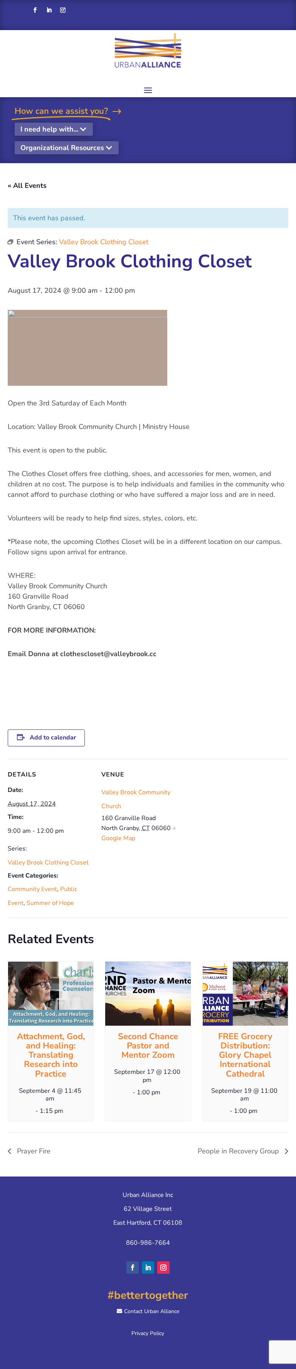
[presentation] (50, 994)
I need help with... (49, 129)
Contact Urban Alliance (151, 1311)
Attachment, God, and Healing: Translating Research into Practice (51, 1055)
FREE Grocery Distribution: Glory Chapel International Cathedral (245, 1055)
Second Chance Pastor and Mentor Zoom (148, 1046)
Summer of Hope (50, 903)
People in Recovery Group (239, 1151)
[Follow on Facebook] (35, 10)
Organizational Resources (62, 147)
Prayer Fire (32, 1151)
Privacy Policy (147, 1333)
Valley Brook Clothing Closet (48, 862)
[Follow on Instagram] (62, 10)
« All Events (27, 185)
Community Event (32, 889)
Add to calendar (53, 737)
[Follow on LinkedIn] (49, 10)
